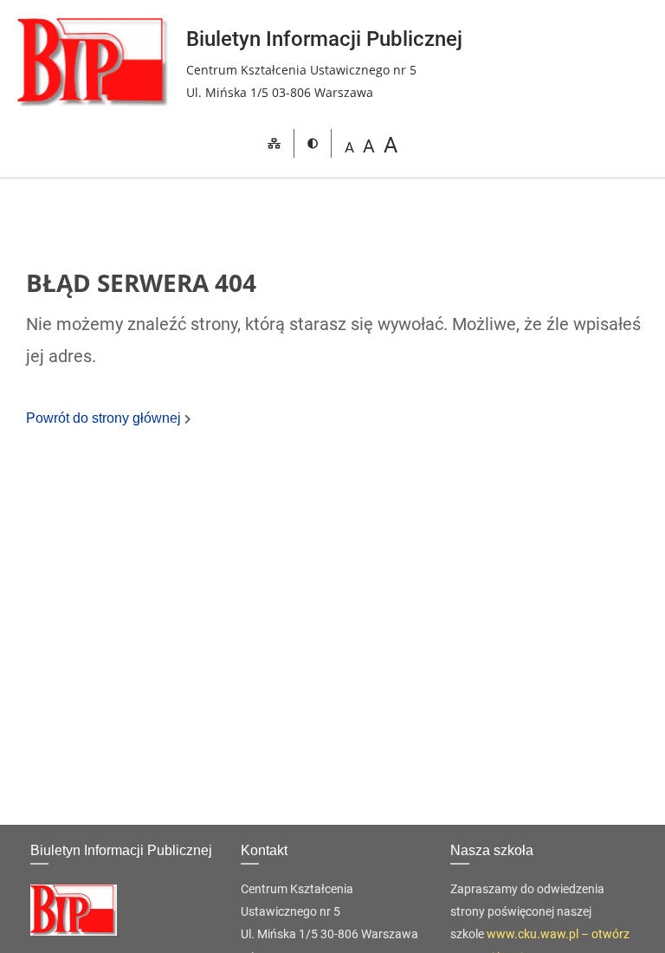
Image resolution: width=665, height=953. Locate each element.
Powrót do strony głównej (105, 418)
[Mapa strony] (274, 144)
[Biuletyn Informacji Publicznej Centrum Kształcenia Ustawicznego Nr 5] (93, 62)
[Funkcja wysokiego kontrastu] (312, 144)
